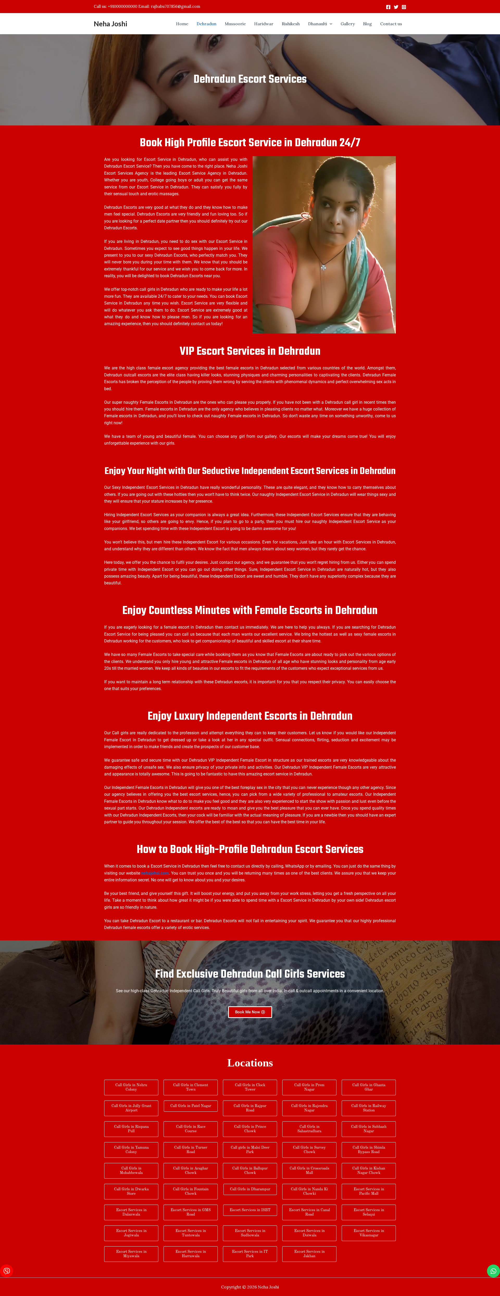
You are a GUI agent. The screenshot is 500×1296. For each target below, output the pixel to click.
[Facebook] (388, 7)
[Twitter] (396, 7)
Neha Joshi (110, 24)
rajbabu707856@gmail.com (175, 6)
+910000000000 (122, 6)
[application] (329, 23)
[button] (320, 23)
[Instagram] (404, 7)
